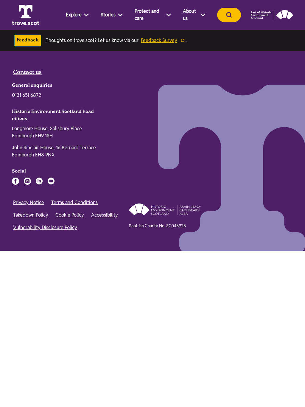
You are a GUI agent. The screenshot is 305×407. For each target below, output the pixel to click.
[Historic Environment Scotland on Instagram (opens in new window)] (27, 319)
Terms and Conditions (74, 341)
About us (189, 14)
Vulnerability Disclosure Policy (45, 366)
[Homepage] (25, 15)
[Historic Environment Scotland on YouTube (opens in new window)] (51, 319)
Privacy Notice (28, 341)
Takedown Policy (30, 353)
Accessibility (104, 353)
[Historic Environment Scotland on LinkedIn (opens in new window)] (39, 319)
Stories (108, 15)
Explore (74, 15)
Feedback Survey (159, 40)
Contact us (27, 211)
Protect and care (147, 14)
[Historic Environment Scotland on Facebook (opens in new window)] (15, 319)
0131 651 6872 (26, 233)
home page (63, 170)
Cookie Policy (69, 353)
